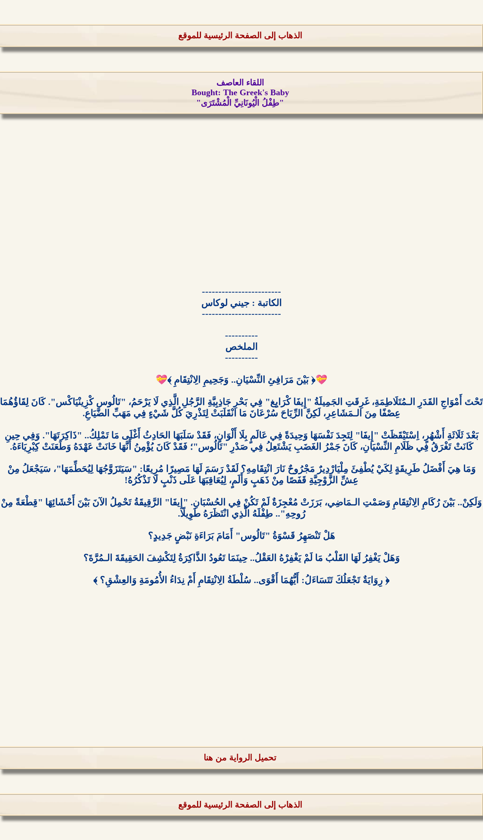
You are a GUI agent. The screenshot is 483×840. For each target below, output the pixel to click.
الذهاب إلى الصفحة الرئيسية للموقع (240, 35)
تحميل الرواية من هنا (240, 757)
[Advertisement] (241, 205)
